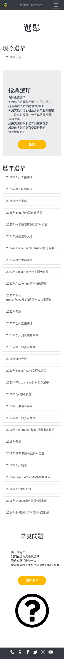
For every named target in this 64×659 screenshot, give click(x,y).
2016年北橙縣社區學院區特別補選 (28, 512)
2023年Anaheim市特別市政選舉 (26, 283)
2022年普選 (13, 311)
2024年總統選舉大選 (19, 236)
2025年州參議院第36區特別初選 (26, 224)
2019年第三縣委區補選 (20, 418)
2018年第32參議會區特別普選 (25, 453)
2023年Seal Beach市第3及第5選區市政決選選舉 (29, 297)
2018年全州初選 (16, 465)
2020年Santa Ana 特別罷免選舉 (26, 370)
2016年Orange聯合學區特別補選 (27, 500)
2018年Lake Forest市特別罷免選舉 (28, 477)
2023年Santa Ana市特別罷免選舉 (27, 271)
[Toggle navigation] (56, 5)
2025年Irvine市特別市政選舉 (24, 212)
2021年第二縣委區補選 (20, 347)
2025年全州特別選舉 (19, 189)
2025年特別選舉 (16, 200)
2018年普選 (13, 441)
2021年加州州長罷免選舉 (22, 335)
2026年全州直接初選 (19, 177)
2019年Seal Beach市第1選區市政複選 (30, 429)
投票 (32, 144)
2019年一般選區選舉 (19, 406)
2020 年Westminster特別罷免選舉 (27, 382)
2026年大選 (13, 57)
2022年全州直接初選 (19, 323)
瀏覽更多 (32, 580)
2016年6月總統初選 (18, 488)
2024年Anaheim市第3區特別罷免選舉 (30, 248)
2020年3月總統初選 (18, 394)
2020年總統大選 (16, 358)
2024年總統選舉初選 (19, 260)
